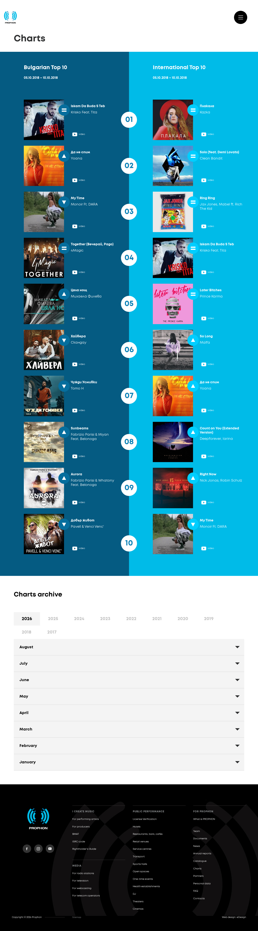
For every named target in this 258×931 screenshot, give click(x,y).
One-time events (143, 879)
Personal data (202, 883)
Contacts (199, 898)
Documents (200, 838)
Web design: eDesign (234, 917)
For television (80, 881)
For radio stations (83, 873)
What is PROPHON (204, 819)
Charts (197, 868)
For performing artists (85, 819)
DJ (134, 894)
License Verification (145, 819)
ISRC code (78, 841)
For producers (81, 827)
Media (76, 866)
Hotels (137, 827)
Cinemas (138, 909)
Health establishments (146, 886)
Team (196, 831)
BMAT (75, 834)
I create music (83, 811)
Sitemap (76, 917)
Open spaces (141, 871)
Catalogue (199, 861)
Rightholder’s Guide (84, 849)
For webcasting (81, 888)
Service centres (142, 849)
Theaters (138, 901)
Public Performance (148, 811)
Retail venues (141, 841)
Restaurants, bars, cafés (148, 834)
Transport (139, 856)
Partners (198, 876)
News (196, 846)
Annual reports (202, 853)
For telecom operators (86, 896)
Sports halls (140, 864)
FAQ (195, 891)
